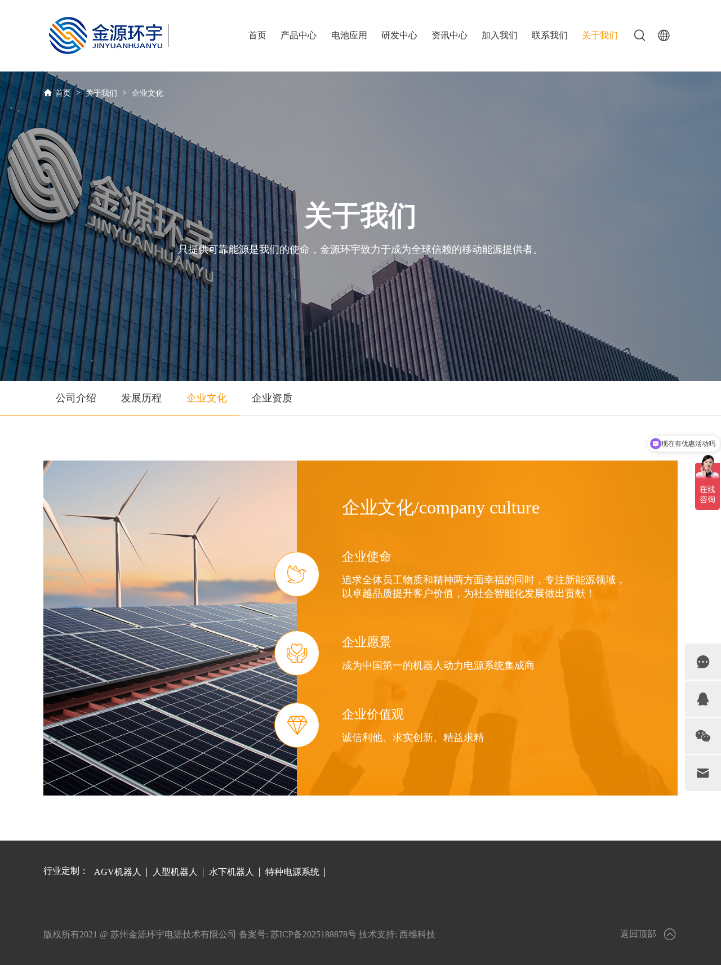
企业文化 (147, 93)
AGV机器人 (117, 872)
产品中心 (299, 35)
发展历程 (141, 398)
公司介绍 (76, 398)
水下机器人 (231, 872)
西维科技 (417, 934)
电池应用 (349, 35)
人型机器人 (175, 872)
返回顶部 (638, 934)
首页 (257, 35)
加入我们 (500, 35)
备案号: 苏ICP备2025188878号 (298, 934)
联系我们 (550, 35)
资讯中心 (449, 35)
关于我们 (600, 35)
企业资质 (272, 398)
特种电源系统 (292, 872)
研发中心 (399, 35)
